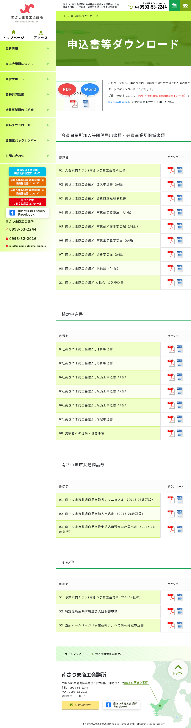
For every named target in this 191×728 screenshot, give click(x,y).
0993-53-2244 (23, 229)
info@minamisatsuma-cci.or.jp (27, 245)
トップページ (13, 37)
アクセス (41, 37)
